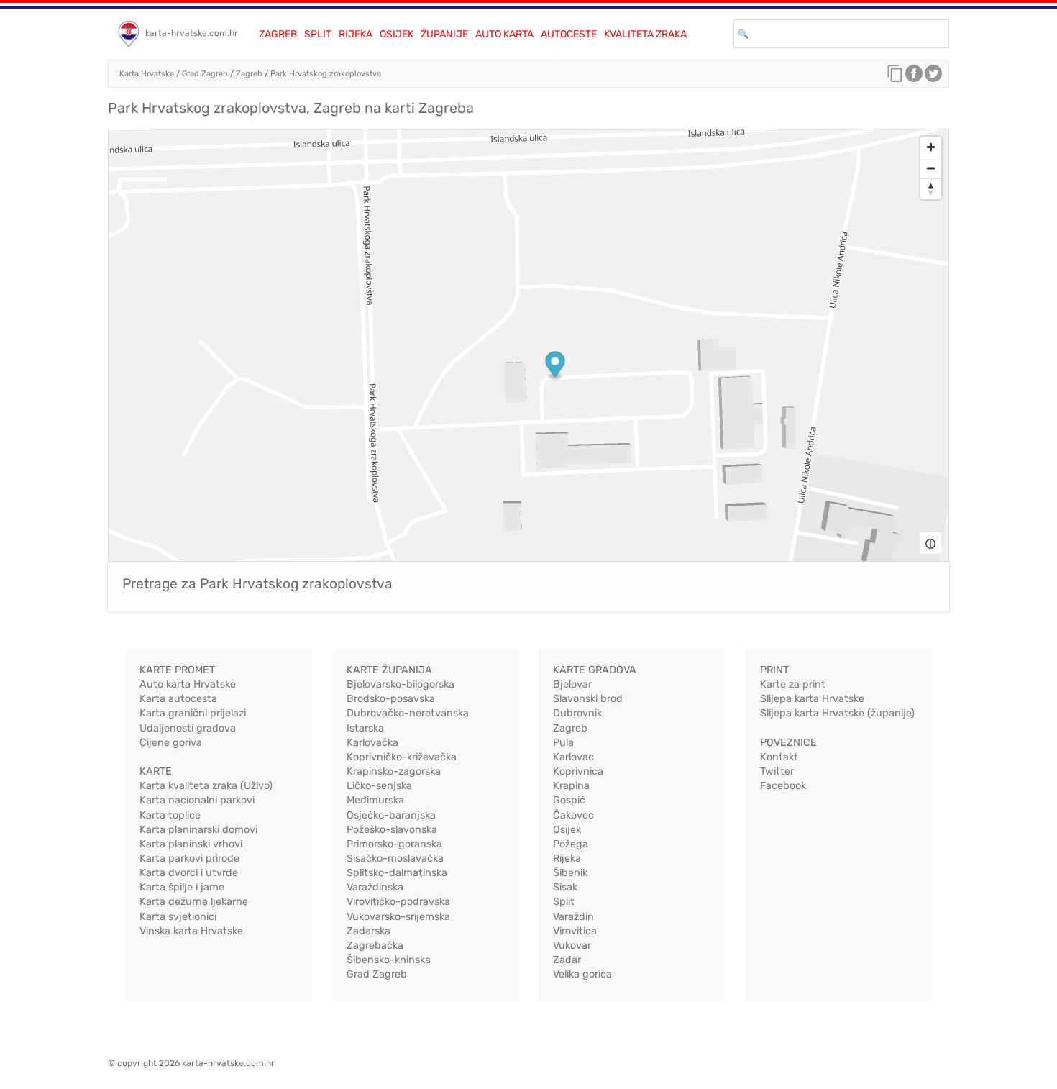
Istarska (365, 728)
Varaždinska (375, 887)
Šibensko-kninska (389, 960)
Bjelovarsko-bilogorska (400, 684)
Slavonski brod (588, 699)
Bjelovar (572, 684)
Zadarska (368, 931)
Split (317, 34)
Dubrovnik (577, 713)
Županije (444, 34)
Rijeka (355, 34)
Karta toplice (170, 815)
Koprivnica (578, 771)
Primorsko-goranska (394, 844)
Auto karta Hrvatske (187, 684)
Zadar (567, 960)
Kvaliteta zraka (645, 34)
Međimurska (375, 800)
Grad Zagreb (205, 73)
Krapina (571, 786)
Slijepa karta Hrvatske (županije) (837, 713)
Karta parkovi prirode (189, 858)
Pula (563, 743)
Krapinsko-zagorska (394, 771)
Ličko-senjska (379, 786)
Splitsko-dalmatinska (397, 873)
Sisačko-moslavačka (395, 858)
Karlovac (573, 757)
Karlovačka (372, 743)
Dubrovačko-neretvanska (408, 713)
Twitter (777, 771)
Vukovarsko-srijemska (398, 917)
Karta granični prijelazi (192, 713)
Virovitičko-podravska (398, 902)
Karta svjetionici (177, 917)
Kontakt (779, 757)
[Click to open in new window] (914, 77)
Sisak (565, 887)
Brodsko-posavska (391, 699)
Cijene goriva (170, 743)
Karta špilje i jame (181, 887)
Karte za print (792, 684)
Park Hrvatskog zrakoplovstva (325, 73)
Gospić (569, 800)
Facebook (783, 786)
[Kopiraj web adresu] (895, 77)
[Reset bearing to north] (930, 188)
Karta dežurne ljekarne (193, 902)
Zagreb (278, 34)
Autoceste (569, 34)
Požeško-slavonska (392, 830)
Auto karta (504, 34)
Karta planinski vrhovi (190, 844)
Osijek (396, 34)
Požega (570, 844)
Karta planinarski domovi (198, 830)
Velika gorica (582, 974)
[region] (528, 345)
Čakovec (573, 815)
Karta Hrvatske (146, 73)
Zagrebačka (375, 945)
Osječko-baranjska (391, 815)
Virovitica (575, 931)
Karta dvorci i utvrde (188, 873)
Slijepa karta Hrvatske (812, 699)
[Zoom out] (930, 168)
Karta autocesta (178, 699)
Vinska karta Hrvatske (191, 931)
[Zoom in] (930, 147)
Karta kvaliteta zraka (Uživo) (206, 786)
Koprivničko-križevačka (402, 757)
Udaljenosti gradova (187, 728)
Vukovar (572, 945)
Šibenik (570, 873)
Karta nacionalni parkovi (197, 800)
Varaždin (573, 917)
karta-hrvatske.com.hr (191, 33)
